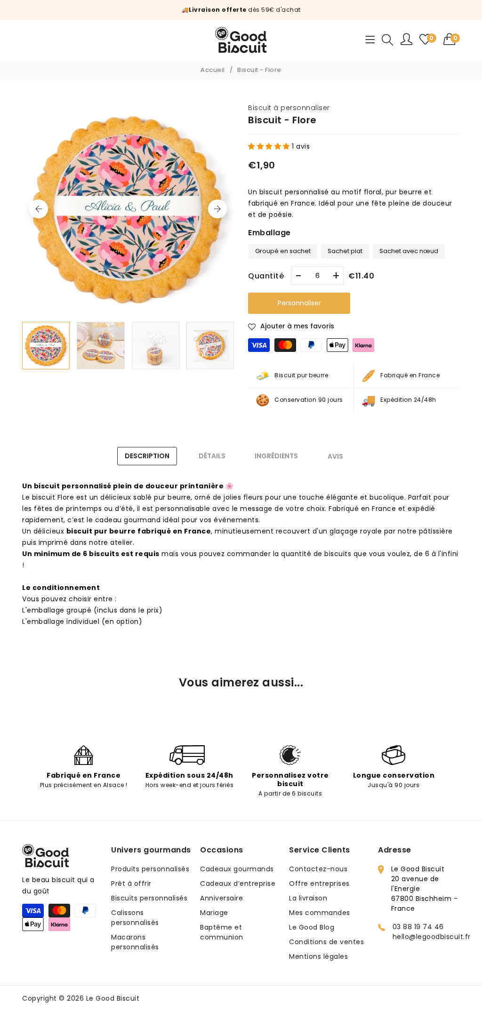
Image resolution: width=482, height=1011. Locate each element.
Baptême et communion (221, 932)
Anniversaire (221, 898)
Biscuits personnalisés (149, 898)
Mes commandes (319, 912)
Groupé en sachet (283, 249)
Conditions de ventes (326, 942)
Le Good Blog (311, 927)
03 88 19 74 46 (418, 926)
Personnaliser (299, 303)
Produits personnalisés (150, 869)
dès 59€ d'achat (245, 10)
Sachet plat (345, 249)
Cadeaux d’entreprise (237, 883)
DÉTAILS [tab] (212, 456)
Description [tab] (147, 456)
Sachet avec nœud (409, 249)
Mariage (214, 912)
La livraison (308, 898)
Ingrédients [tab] (276, 456)
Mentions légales (318, 956)
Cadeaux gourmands (237, 869)
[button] (451, 39)
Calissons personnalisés (135, 917)
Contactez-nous (318, 869)
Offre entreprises (319, 883)
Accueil (213, 69)
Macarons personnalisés (135, 942)
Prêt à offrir (131, 883)
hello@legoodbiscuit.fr (432, 936)
